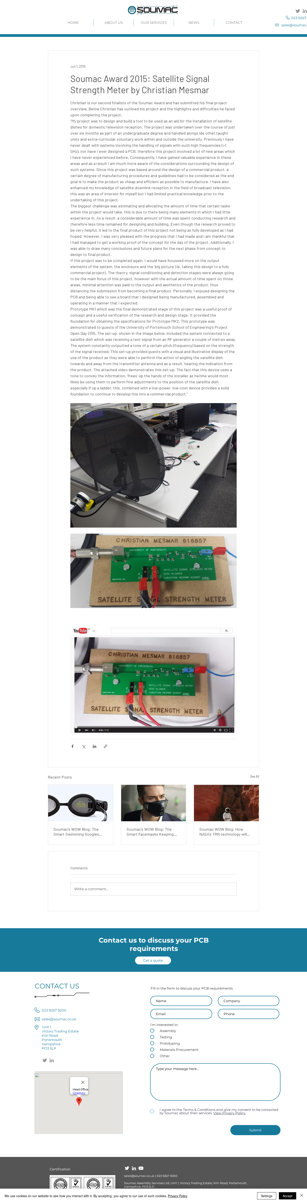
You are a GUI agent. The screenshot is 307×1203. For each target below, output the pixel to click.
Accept (287, 1196)
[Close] (301, 1195)
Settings (266, 1196)
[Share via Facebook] (72, 746)
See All (254, 776)
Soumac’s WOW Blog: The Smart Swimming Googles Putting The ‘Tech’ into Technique (76, 832)
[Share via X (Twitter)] (83, 746)
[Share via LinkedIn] (94, 746)
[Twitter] (298, 11)
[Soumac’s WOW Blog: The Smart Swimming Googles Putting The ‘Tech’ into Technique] (80, 803)
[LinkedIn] (52, 1060)
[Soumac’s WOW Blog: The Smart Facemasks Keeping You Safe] (153, 803)
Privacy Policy (177, 1196)
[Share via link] (105, 746)
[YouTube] (141, 1168)
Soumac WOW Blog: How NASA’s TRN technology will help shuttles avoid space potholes (223, 832)
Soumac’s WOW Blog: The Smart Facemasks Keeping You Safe (150, 832)
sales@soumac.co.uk (139, 1176)
